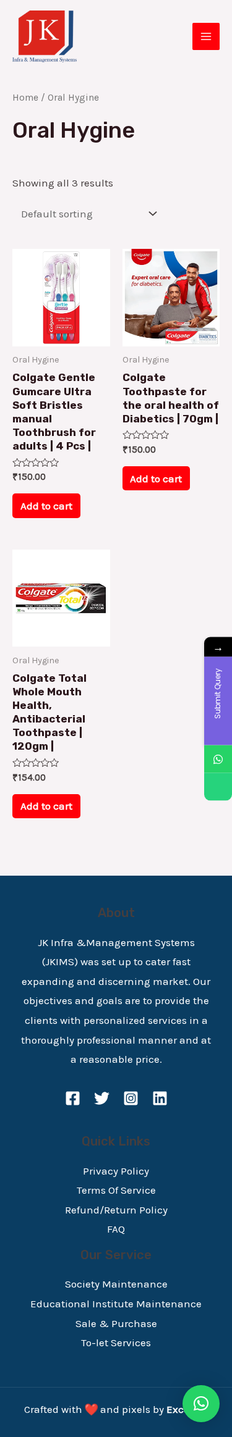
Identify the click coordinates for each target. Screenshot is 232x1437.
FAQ (116, 1229)
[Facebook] (72, 1098)
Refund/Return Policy (116, 1210)
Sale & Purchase (116, 1323)
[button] (201, 1403)
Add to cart (46, 506)
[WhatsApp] (218, 759)
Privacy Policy (116, 1171)
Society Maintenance (116, 1284)
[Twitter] (102, 1098)
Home (25, 97)
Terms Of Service (116, 1190)
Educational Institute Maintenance (116, 1303)
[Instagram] (131, 1098)
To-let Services (116, 1342)
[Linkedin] (160, 1098)
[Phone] (218, 786)
